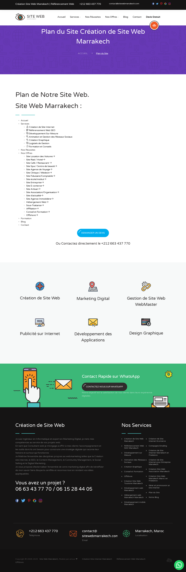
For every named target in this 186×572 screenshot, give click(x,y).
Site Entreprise (34, 182)
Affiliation (31, 208)
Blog (125, 17)
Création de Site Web (40, 298)
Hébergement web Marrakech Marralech (134, 496)
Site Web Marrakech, (48, 559)
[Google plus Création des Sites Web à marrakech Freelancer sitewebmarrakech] (165, 3)
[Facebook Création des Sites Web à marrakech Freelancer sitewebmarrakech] (153, 3)
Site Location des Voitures (39, 156)
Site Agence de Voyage (38, 169)
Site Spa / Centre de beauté (40, 166)
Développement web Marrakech (133, 489)
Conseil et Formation (37, 212)
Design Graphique (146, 333)
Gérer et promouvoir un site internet (159, 486)
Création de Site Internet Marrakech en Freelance (159, 452)
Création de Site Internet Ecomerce (157, 440)
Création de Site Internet (41, 127)
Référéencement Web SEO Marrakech (134, 447)
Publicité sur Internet (40, 333)
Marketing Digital (93, 298)
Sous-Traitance (34, 205)
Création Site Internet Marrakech (97, 559)
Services (75, 17)
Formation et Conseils (39, 146)
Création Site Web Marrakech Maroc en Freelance (158, 478)
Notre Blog (154, 497)
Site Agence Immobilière (38, 199)
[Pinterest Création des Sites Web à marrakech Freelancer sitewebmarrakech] (161, 3)
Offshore (31, 215)
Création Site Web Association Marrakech (159, 470)
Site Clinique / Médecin (38, 172)
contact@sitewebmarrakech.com (124, 3)
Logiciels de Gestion (38, 143)
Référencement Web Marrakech (131, 559)
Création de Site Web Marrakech (134, 440)
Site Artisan (32, 189)
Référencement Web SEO (41, 130)
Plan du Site (154, 492)
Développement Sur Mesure (43, 133)
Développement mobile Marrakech (134, 503)
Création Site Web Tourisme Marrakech (133, 482)
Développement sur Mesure (133, 454)
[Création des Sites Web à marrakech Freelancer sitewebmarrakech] (157, 3)
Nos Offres (112, 17)
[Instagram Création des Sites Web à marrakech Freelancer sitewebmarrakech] (169, 3)
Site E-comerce (34, 185)
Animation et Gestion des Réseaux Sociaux (50, 136)
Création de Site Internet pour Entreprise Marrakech (159, 462)
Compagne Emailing (158, 446)
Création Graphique (38, 140)
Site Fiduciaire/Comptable (39, 176)
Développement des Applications (93, 337)
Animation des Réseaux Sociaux (135, 461)
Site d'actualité (33, 195)
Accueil (61, 17)
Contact (137, 17)
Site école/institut (35, 179)
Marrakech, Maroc (149, 531)
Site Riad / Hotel (34, 159)
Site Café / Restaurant (37, 163)
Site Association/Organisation (41, 192)
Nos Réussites (93, 17)
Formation (26, 218)
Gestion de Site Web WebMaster (146, 301)
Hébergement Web (36, 202)
